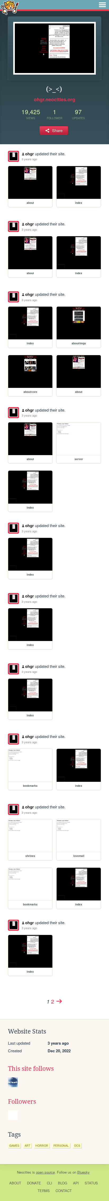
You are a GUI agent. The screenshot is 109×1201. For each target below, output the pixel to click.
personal (61, 1145)
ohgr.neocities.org (54, 99)
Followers (22, 1101)
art (27, 1145)
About (15, 1182)
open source (45, 1172)
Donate (34, 1182)
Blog (62, 1182)
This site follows (31, 1068)
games (14, 1145)
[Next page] (59, 1001)
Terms (44, 1190)
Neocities (24, 1172)
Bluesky (83, 1172)
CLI (49, 1182)
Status (91, 1182)
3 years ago (29, 159)
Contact (64, 1190)
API (76, 1182)
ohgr (29, 154)
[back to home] (9, 7)
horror (41, 1145)
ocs (77, 1145)
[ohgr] (13, 156)
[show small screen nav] (102, 4)
